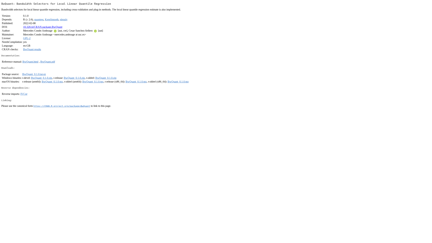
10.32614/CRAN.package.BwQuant (42, 26)
